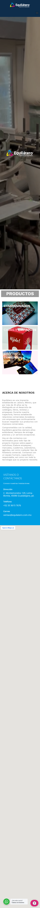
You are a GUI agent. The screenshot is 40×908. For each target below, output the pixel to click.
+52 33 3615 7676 (12, 505)
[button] (37, 13)
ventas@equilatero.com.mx (17, 514)
